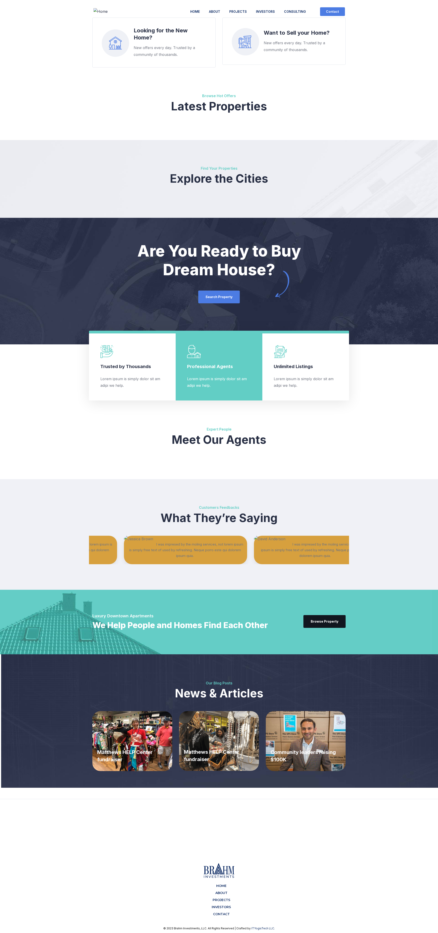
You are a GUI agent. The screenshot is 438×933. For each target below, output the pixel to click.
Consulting (295, 11)
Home (195, 11)
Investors (265, 11)
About (214, 11)
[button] (332, 11)
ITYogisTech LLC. (263, 928)
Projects (238, 11)
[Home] (101, 11)
